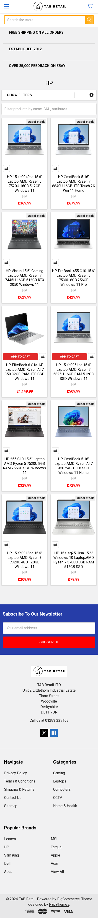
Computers (62, 789)
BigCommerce (68, 899)
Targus (56, 847)
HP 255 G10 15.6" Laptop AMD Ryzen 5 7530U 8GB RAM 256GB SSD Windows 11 (24, 466)
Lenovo (10, 839)
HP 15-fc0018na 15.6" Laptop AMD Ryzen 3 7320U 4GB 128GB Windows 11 (24, 560)
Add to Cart (20, 356)
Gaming (59, 773)
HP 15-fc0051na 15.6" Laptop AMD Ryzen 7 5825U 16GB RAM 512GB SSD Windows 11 (73, 372)
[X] (44, 733)
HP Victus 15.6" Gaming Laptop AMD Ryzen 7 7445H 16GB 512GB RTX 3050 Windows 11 (24, 278)
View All (57, 871)
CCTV (57, 797)
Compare (6, 168)
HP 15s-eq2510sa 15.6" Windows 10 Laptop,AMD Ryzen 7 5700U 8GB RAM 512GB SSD (73, 560)
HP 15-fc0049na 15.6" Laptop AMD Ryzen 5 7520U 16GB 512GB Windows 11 (24, 184)
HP (6, 847)
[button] (91, 95)
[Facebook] (54, 733)
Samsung (11, 855)
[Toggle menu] (6, 6)
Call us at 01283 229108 (49, 720)
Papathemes (59, 904)
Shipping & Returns (19, 789)
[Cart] (91, 6)
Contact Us (12, 797)
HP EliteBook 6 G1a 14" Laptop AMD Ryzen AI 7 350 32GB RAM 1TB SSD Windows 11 (24, 372)
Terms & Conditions (19, 781)
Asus (8, 871)
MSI (54, 839)
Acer (54, 863)
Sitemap (10, 806)
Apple (55, 855)
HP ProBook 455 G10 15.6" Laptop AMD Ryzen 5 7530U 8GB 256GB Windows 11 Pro (73, 278)
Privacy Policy (15, 773)
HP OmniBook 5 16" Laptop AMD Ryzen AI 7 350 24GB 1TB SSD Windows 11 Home (73, 466)
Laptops (59, 781)
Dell (7, 863)
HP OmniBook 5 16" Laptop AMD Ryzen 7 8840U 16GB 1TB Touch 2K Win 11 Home (73, 184)
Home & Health (65, 806)
